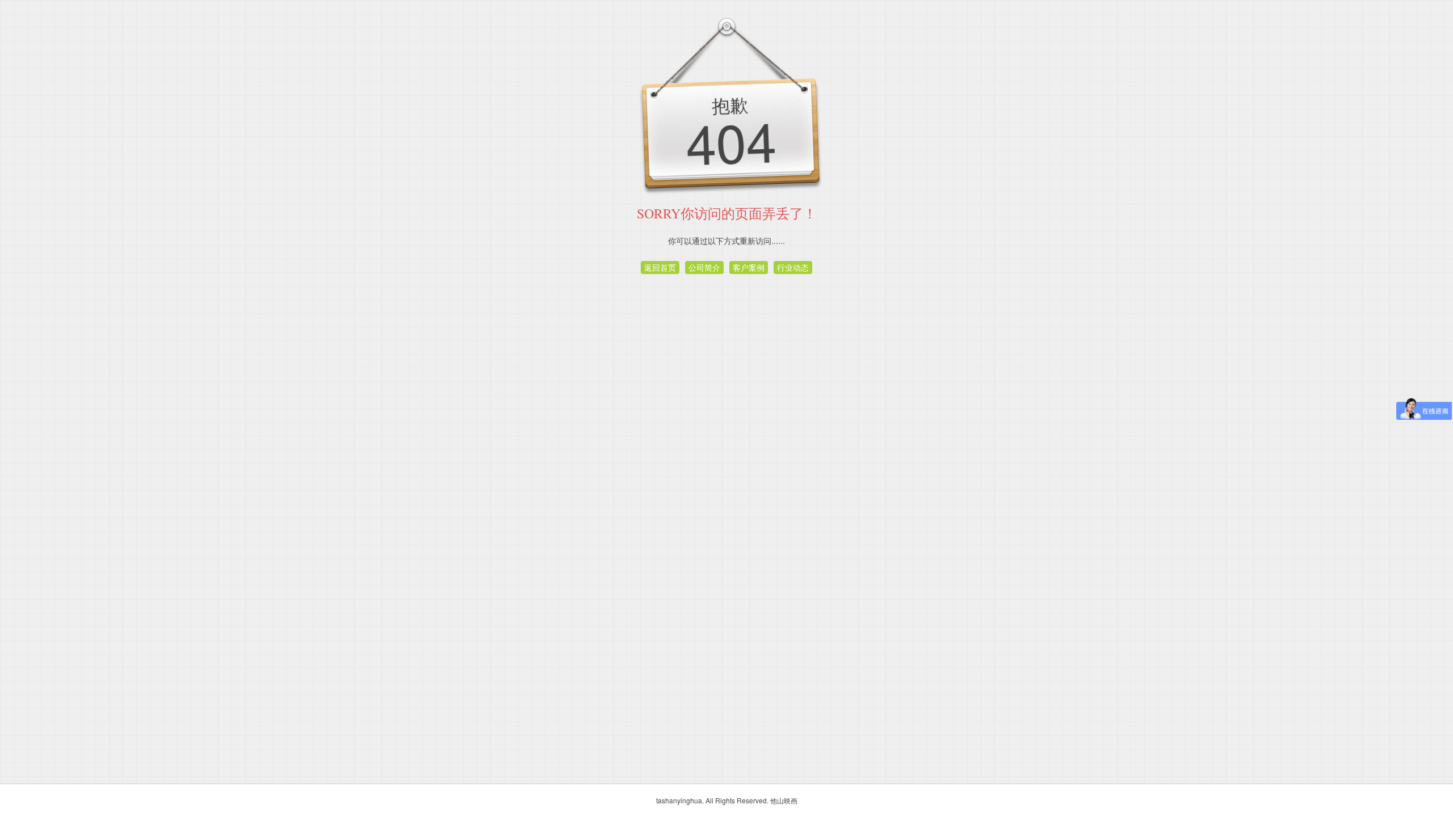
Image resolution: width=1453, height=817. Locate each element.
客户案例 (749, 267)
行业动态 (793, 267)
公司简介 (704, 267)
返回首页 (660, 267)
